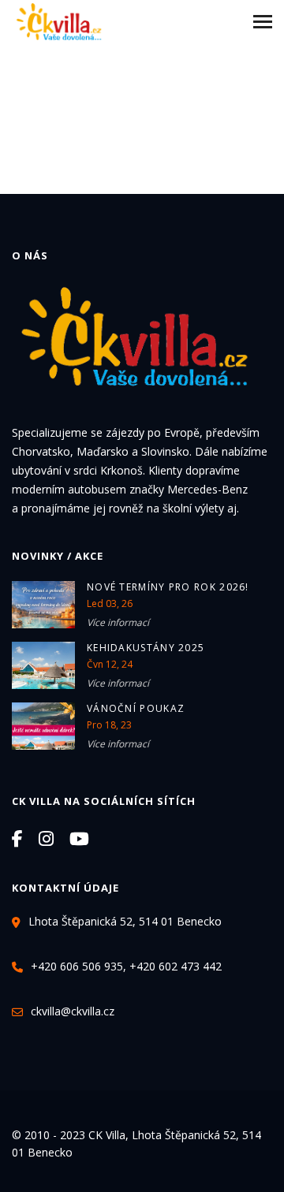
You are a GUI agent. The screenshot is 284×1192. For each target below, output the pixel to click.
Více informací (118, 622)
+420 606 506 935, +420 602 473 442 (126, 966)
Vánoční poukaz (136, 708)
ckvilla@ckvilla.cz (72, 1011)
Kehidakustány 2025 (145, 648)
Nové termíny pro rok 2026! (168, 587)
